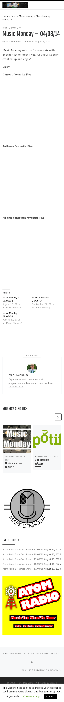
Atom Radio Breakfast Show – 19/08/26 (22, 559)
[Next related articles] (58, 417)
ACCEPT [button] (50, 696)
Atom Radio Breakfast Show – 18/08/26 (22, 563)
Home (5, 15)
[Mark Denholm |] (15, 5)
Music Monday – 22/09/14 (40, 299)
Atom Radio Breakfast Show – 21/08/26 (22, 549)
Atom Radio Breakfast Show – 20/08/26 (22, 554)
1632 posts (16, 386)
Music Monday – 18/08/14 (10, 299)
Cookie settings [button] (31, 696)
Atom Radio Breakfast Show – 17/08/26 (22, 568)
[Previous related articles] (50, 417)
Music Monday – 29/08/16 (10, 314)
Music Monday (26, 15)
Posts (14, 15)
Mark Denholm (13, 42)
